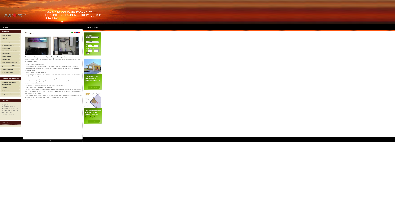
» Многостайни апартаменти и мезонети (9, 49)
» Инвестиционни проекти (9, 63)
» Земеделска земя (7, 69)
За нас (24, 26)
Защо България (43, 26)
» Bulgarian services (7, 94)
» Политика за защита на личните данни (9, 83)
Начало (5, 26)
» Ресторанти (6, 59)
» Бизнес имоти (6, 56)
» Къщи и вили (6, 53)
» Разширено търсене (91, 27)
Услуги (32, 26)
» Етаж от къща (6, 35)
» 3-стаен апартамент (8, 45)
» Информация (6, 91)
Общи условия (57, 26)
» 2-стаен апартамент (8, 42)
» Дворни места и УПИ (8, 66)
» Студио (4, 39)
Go (87, 53)
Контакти (6, 28)
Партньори (14, 26)
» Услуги (4, 87)
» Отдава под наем (7, 72)
